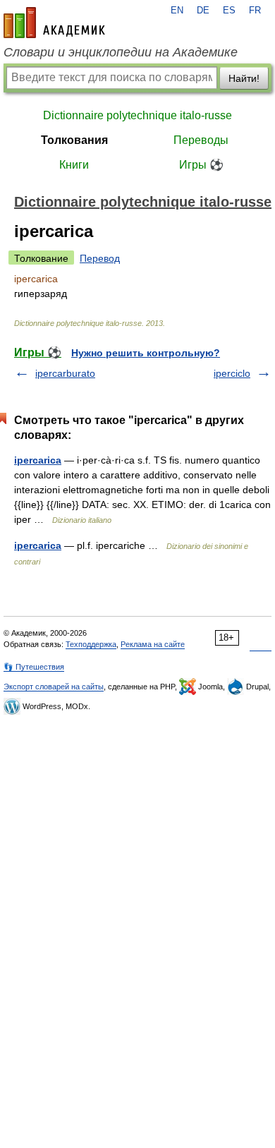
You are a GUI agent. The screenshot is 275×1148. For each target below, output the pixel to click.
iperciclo (232, 373)
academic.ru (54, 22)
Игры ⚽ (201, 165)
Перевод (100, 258)
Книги (74, 165)
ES (229, 11)
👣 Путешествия (34, 667)
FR (255, 11)
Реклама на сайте (153, 644)
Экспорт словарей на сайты (54, 686)
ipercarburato (65, 373)
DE (203, 11)
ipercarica (37, 460)
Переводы (200, 140)
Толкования (74, 140)
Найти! (243, 78)
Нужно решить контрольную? (145, 352)
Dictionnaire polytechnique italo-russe (137, 115)
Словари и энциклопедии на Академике (121, 52)
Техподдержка (91, 644)
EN (177, 11)
